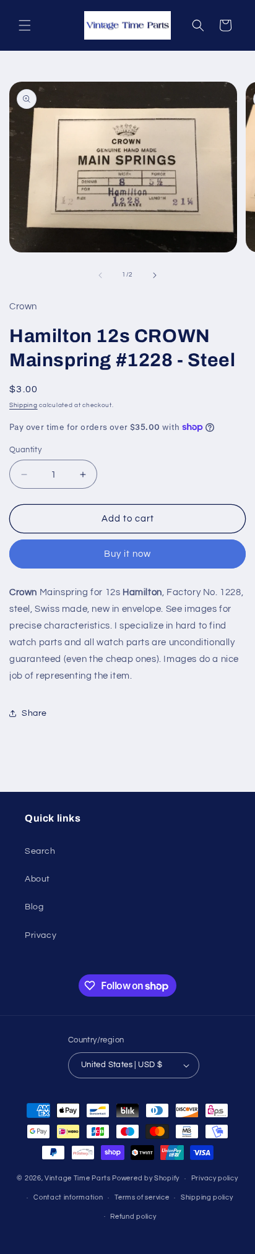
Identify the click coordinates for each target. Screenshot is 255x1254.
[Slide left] (100, 275)
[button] (24, 25)
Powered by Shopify (145, 1178)
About (37, 879)
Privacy (40, 935)
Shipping (23, 405)
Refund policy (133, 1216)
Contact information (68, 1197)
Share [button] (34, 713)
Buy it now (127, 554)
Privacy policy (214, 1178)
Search (40, 851)
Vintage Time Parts (78, 1178)
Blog (34, 907)
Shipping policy (207, 1197)
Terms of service (142, 1197)
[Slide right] (154, 275)
